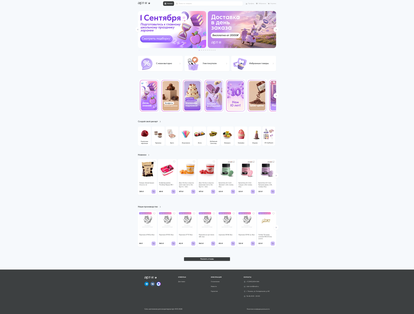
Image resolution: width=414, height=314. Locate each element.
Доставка (181, 281)
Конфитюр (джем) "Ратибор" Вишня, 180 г (166, 184)
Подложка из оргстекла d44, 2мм (206, 235)
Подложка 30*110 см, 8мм (247, 235)
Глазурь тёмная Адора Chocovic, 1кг (146, 184)
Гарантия (214, 291)
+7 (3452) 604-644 (253, 281)
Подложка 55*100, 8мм (166, 235)
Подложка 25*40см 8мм (146, 235)
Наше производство (148, 207)
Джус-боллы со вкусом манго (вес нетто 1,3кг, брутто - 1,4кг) (186, 185)
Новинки (142, 155)
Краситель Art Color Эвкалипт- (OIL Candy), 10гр (226, 185)
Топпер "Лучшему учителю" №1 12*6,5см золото (265, 236)
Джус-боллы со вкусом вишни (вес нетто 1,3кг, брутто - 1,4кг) (206, 185)
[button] (138, 29)
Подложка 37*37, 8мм (186, 235)
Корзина (273, 3)
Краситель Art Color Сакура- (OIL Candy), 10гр (245, 185)
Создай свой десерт (148, 122)
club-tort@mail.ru (253, 286)
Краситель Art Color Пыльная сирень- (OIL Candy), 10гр (265, 185)
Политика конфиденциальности (258, 309)
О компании (215, 281)
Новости (214, 286)
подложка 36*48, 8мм (225, 235)
